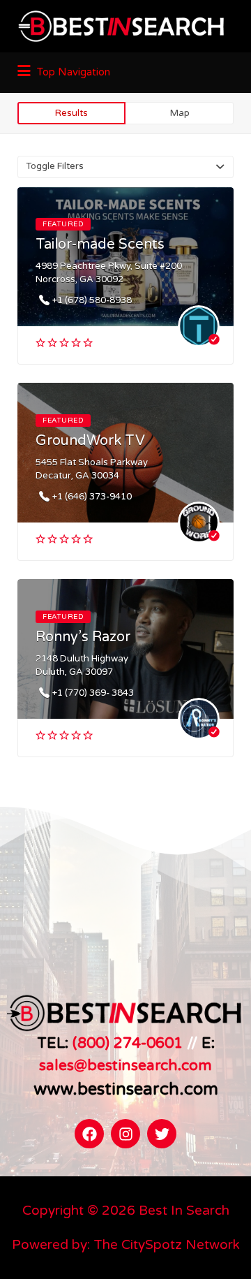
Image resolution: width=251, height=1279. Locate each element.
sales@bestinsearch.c (114, 1065)
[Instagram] (125, 1133)
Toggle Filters (55, 166)
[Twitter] (161, 1133)
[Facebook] (89, 1133)
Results (71, 113)
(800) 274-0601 (128, 1043)
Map (180, 113)
